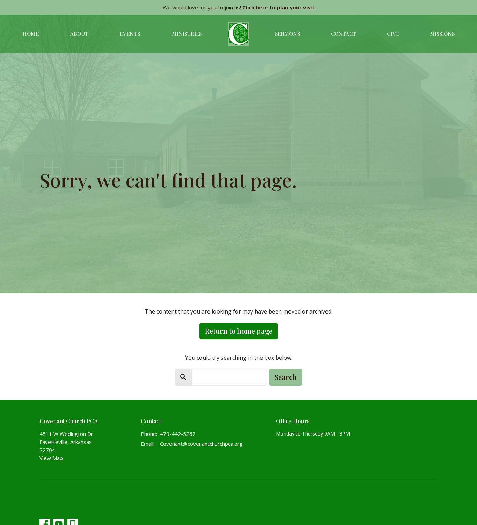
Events (130, 33)
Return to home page (238, 331)
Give (393, 33)
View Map (51, 457)
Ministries (187, 33)
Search (285, 377)
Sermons (287, 33)
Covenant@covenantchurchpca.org (201, 443)
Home (31, 33)
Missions (442, 33)
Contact (343, 33)
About (79, 33)
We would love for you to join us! (239, 7)
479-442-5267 (178, 433)
